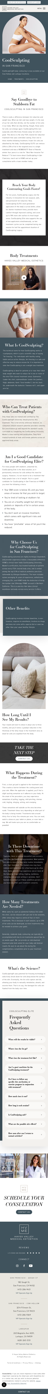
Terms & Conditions (14, 1363)
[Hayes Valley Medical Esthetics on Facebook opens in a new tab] (24, 1266)
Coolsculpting (32, 79)
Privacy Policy (28, 1363)
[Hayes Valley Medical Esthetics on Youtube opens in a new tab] (31, 1266)
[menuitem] (17, 1266)
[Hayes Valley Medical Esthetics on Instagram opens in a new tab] (17, 1266)
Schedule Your (24, 1201)
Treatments (19, 79)
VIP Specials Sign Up (24, 1293)
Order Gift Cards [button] (34, 2)
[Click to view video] (24, 277)
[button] (4, 1384)
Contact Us (24, 759)
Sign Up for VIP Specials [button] (16, 2)
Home (10, 79)
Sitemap (38, 1363)
